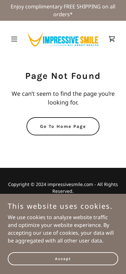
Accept (63, 258)
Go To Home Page (63, 126)
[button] (16, 38)
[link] (63, 39)
